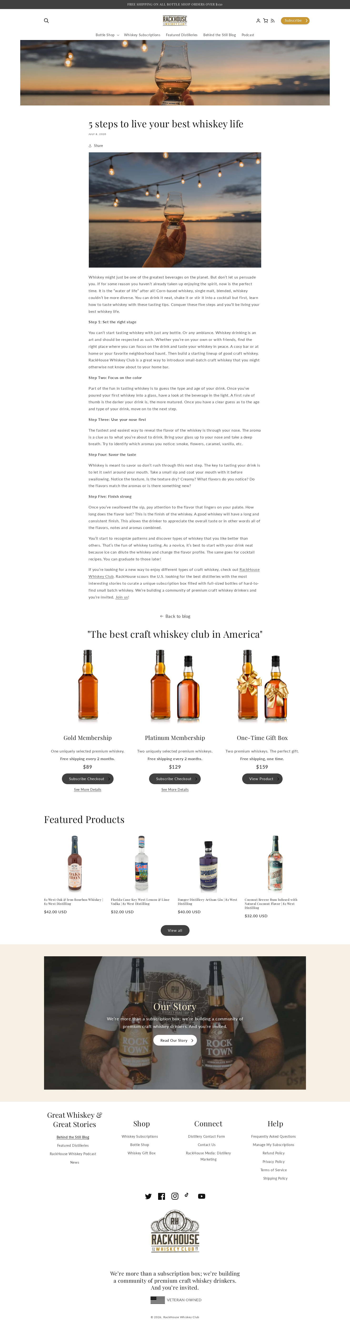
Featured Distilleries (73, 1145)
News (74, 1162)
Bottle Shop (139, 1145)
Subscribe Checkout (86, 779)
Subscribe (293, 20)
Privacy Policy (274, 1162)
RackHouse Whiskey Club (181, 1317)
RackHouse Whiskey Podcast (73, 1154)
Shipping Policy (275, 1178)
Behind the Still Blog (73, 1137)
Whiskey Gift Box (142, 1153)
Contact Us (207, 1145)
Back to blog (177, 616)
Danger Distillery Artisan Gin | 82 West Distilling (207, 902)
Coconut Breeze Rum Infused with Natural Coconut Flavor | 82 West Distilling (271, 904)
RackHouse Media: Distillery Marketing (208, 1156)
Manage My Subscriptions (273, 1145)
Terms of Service (273, 1170)
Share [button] (98, 146)
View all (175, 930)
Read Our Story (174, 1040)
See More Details (87, 790)
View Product (261, 779)
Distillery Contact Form (206, 1136)
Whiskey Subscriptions (140, 1136)
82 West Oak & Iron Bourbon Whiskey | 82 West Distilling (73, 902)
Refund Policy (274, 1153)
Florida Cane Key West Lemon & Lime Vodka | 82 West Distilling (140, 902)
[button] (47, 20)
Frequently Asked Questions (273, 1136)
